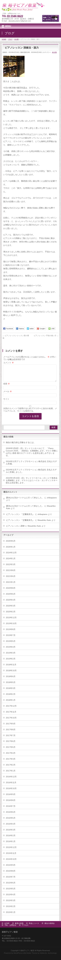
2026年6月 (10, 541)
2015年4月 (10, 894)
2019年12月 (11, 617)
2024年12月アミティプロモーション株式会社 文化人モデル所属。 (31, 462)
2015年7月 (10, 877)
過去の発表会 (49, 923)
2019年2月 (10, 659)
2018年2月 (10, 694)
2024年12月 (11, 552)
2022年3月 (10, 564)
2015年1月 (10, 912)
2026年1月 (10, 547)
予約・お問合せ (10, 925)
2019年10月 (11, 623)
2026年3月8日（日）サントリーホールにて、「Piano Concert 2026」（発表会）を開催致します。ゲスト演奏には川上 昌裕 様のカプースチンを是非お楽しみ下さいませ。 (32, 452)
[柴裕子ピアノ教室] (23, 8)
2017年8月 (10, 729)
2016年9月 (10, 794)
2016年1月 (10, 841)
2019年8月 (10, 629)
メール (7, 391)
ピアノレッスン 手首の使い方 (46, 336)
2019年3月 (10, 653)
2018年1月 (10, 700)
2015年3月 (10, 900)
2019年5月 (10, 641)
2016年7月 (10, 806)
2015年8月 (10, 871)
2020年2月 (10, 611)
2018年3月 (10, 688)
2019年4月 (10, 647)
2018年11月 (11, 664)
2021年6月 (10, 576)
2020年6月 (10, 594)
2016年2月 (10, 835)
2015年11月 (11, 853)
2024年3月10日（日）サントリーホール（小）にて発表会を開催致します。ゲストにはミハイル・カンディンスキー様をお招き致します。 (31, 480)
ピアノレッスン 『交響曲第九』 (20, 514)
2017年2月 (10, 765)
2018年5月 (10, 682)
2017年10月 (11, 718)
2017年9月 (10, 723)
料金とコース (34, 923)
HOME (7, 923)
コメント (8, 362)
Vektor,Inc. (44, 953)
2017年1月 (10, 771)
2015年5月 (10, 888)
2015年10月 (11, 859)
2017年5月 (10, 747)
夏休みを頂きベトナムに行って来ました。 (25, 498)
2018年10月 (11, 670)
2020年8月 (10, 588)
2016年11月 (11, 782)
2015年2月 (10, 906)
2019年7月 (10, 635)
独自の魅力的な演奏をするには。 (21, 442)
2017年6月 (10, 741)
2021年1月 (10, 582)
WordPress (18, 953)
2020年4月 (10, 600)
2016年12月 (11, 776)
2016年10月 (11, 788)
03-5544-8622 (15, 16)
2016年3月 (10, 830)
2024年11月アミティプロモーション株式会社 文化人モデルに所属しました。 (31, 471)
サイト (6, 399)
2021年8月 (10, 570)
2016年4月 (10, 824)
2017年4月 (10, 753)
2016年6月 (10, 812)
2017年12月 (11, 706)
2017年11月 (11, 712)
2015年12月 (11, 847)
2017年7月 (10, 735)
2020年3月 (10, 606)
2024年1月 (10, 558)
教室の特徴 (19, 923)
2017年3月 (10, 759)
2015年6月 (10, 883)
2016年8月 (10, 800)
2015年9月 (10, 865)
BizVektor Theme (30, 953)
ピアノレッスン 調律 (15, 526)
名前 (6, 384)
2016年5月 (10, 818)
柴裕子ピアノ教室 (27, 951)
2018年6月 (10, 676)
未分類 (54, 52)
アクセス (25, 925)
